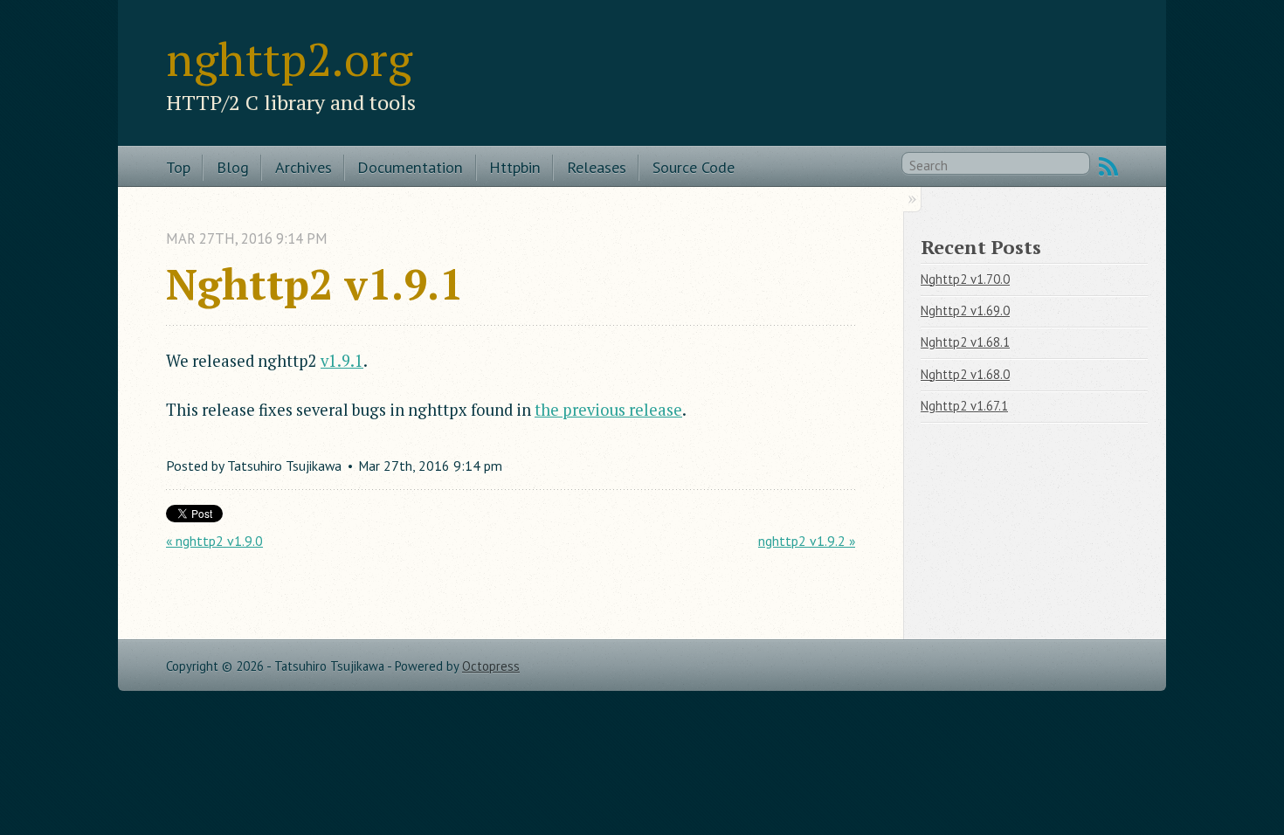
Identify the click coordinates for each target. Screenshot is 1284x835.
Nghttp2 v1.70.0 (965, 279)
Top (178, 166)
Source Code (693, 166)
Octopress (491, 666)
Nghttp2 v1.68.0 (965, 374)
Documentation (410, 166)
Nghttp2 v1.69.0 (965, 310)
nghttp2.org (289, 58)
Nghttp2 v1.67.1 (964, 405)
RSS (1108, 166)
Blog (233, 166)
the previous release (608, 409)
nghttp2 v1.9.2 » (806, 540)
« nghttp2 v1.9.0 (214, 540)
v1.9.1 (342, 360)
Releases (596, 166)
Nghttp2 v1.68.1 (965, 342)
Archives (303, 166)
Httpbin (515, 166)
